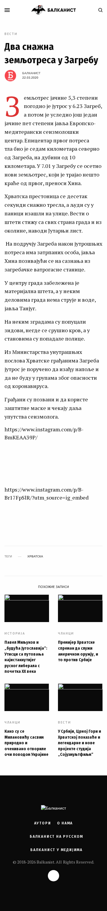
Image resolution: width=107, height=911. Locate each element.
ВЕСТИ (10, 34)
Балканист (31, 73)
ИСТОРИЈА (14, 633)
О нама (65, 823)
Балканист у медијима (56, 850)
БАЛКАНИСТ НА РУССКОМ (56, 836)
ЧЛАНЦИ (66, 633)
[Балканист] (53, 10)
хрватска (35, 556)
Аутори (42, 823)
